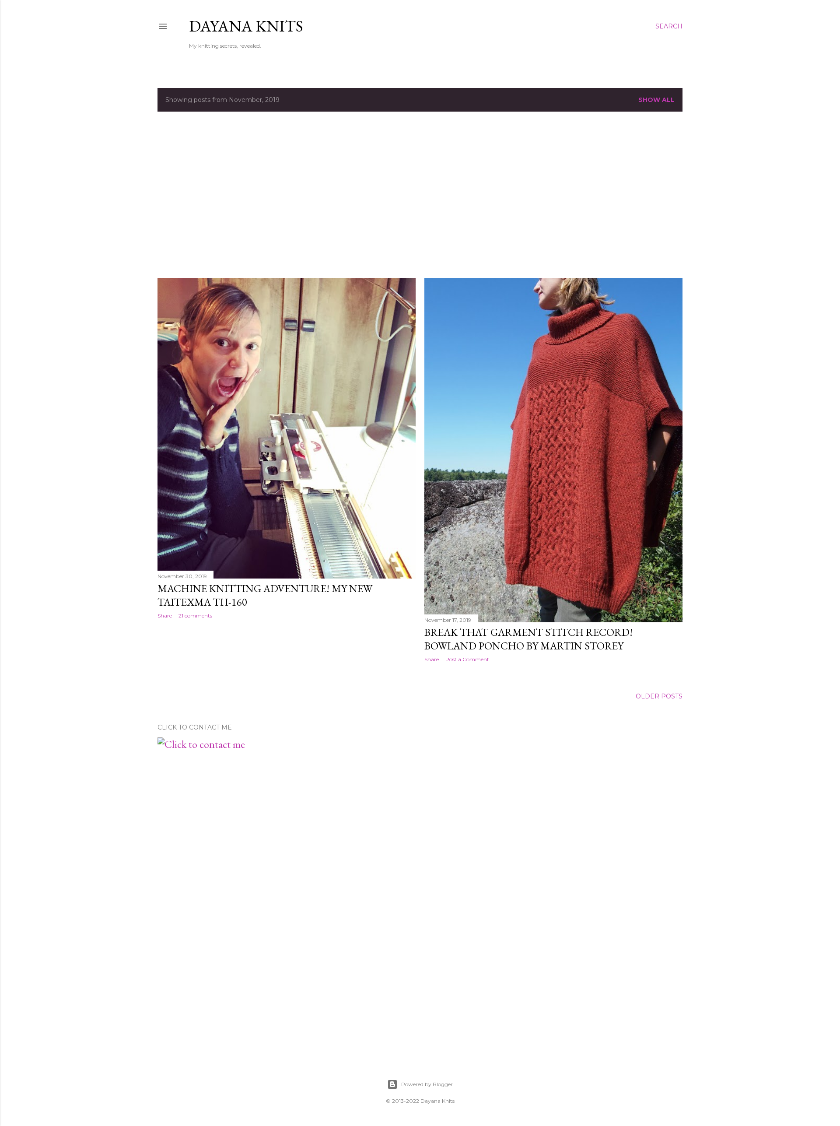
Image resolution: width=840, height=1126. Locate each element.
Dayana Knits (246, 26)
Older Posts (659, 696)
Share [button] (165, 615)
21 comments (195, 615)
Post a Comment (467, 659)
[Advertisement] (420, 194)
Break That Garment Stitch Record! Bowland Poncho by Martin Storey (528, 638)
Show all (656, 100)
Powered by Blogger (427, 1084)
